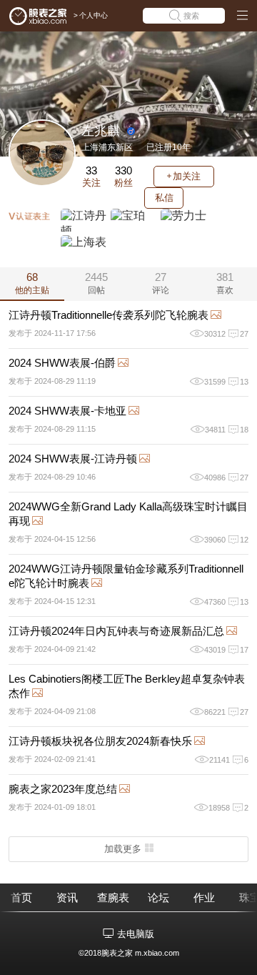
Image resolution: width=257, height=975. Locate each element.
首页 (21, 897)
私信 (164, 197)
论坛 (158, 897)
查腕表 (113, 897)
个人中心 (93, 15)
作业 (204, 897)
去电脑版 (135, 934)
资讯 (67, 897)
